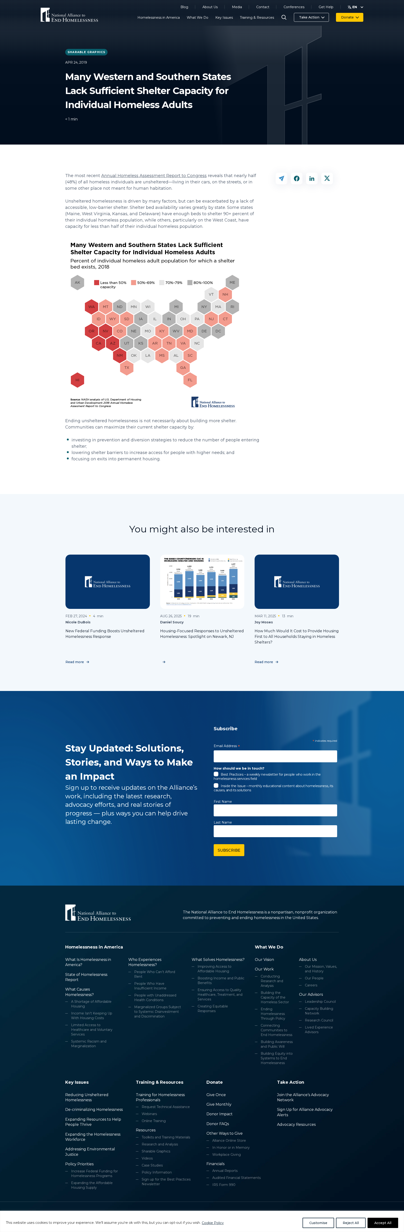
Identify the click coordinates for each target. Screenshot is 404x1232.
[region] (202, 1221)
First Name (223, 802)
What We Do (197, 17)
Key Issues (224, 17)
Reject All (351, 1223)
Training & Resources (257, 17)
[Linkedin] (312, 178)
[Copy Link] (281, 178)
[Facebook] (297, 178)
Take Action (309, 17)
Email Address (227, 747)
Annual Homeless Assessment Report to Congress (154, 175)
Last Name (223, 822)
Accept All (382, 1223)
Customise (318, 1223)
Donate (347, 17)
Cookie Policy (213, 1223)
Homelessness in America (158, 17)
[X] (327, 178)
